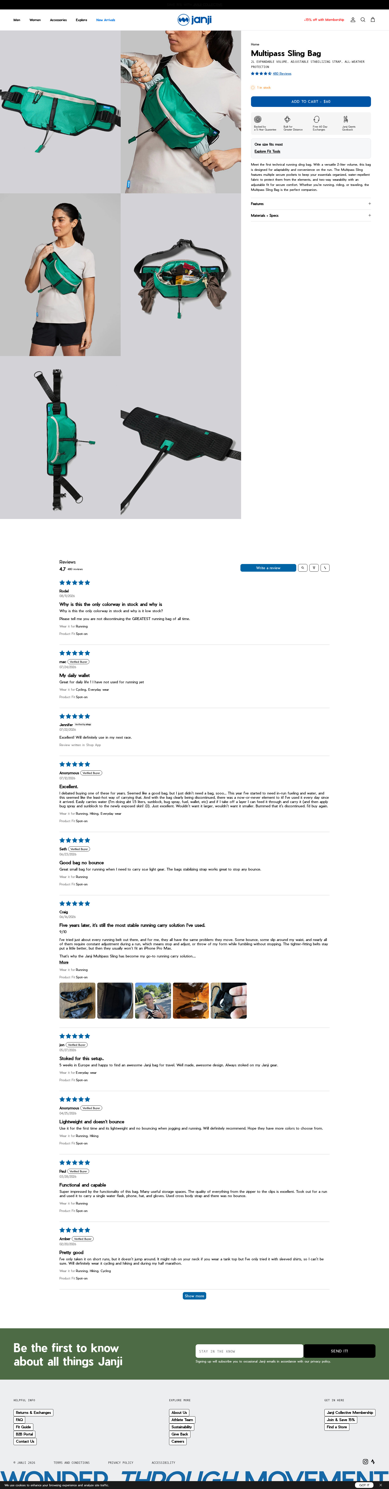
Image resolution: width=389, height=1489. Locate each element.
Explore (81, 20)
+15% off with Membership (324, 20)
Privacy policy (120, 1462)
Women (35, 20)
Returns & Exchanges (33, 1412)
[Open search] (303, 568)
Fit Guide (23, 1427)
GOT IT (364, 1485)
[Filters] (314, 568)
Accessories (58, 20)
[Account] (352, 20)
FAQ (19, 1419)
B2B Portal (24, 1434)
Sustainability (182, 1427)
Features (257, 204)
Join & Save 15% (341, 1419)
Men (17, 20)
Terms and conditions (72, 1462)
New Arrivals (105, 20)
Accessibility (163, 1462)
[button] (262, 73)
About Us (179, 1412)
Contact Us (25, 1441)
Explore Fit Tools (267, 151)
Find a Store (337, 1427)
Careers (178, 1441)
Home (255, 44)
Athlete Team (182, 1419)
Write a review (268, 568)
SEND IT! (339, 1351)
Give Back (180, 1434)
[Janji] (194, 20)
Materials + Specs (264, 215)
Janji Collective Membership (350, 1412)
